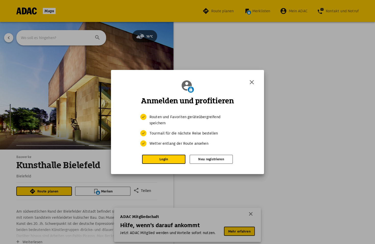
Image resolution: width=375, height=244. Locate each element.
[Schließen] (252, 82)
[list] (187, 130)
